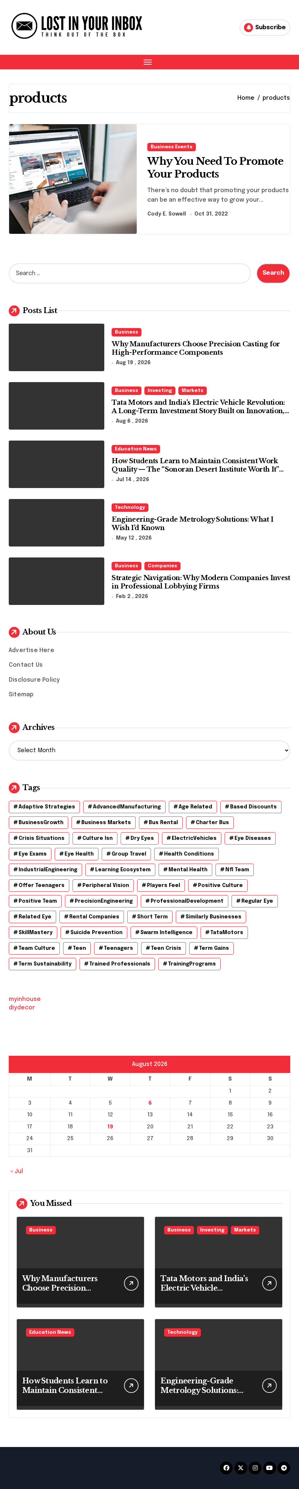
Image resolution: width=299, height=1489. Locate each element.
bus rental (163, 822)
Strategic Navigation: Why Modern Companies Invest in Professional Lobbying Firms (201, 582)
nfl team (237, 869)
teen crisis (166, 948)
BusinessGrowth (41, 822)
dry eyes (142, 838)
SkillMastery (36, 932)
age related (195, 807)
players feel (163, 885)
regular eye (257, 901)
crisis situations (42, 838)
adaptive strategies (47, 807)
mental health (187, 869)
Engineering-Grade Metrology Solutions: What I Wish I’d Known (202, 1390)
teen (79, 948)
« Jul (17, 1171)
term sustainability (45, 964)
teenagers (118, 948)
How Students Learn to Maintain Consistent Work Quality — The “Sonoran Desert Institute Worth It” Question (195, 469)
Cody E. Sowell (166, 214)
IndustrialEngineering (48, 869)
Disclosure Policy (34, 680)
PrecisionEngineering (104, 901)
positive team (38, 901)
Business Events (172, 147)
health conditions (189, 854)
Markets (192, 390)
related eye (35, 916)
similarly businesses (213, 916)
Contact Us (26, 665)
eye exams (33, 854)
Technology (130, 507)
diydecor (22, 1008)
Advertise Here (31, 650)
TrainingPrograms (192, 964)
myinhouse (25, 999)
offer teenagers (42, 885)
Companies (162, 566)
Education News (136, 449)
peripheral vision (105, 885)
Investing (160, 390)
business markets (106, 822)
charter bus (212, 822)
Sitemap (21, 695)
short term (152, 916)
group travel (129, 854)
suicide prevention (96, 932)
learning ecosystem (123, 869)
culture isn (97, 838)
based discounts (253, 807)
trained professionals (119, 964)
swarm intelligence (166, 932)
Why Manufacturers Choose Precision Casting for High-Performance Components (196, 348)
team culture (37, 948)
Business (126, 332)
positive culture (220, 885)
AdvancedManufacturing (127, 807)
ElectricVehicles (194, 838)
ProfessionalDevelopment (187, 901)
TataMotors (226, 932)
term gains (214, 948)
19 (110, 1127)
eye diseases (252, 838)
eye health (79, 854)
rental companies (94, 916)
